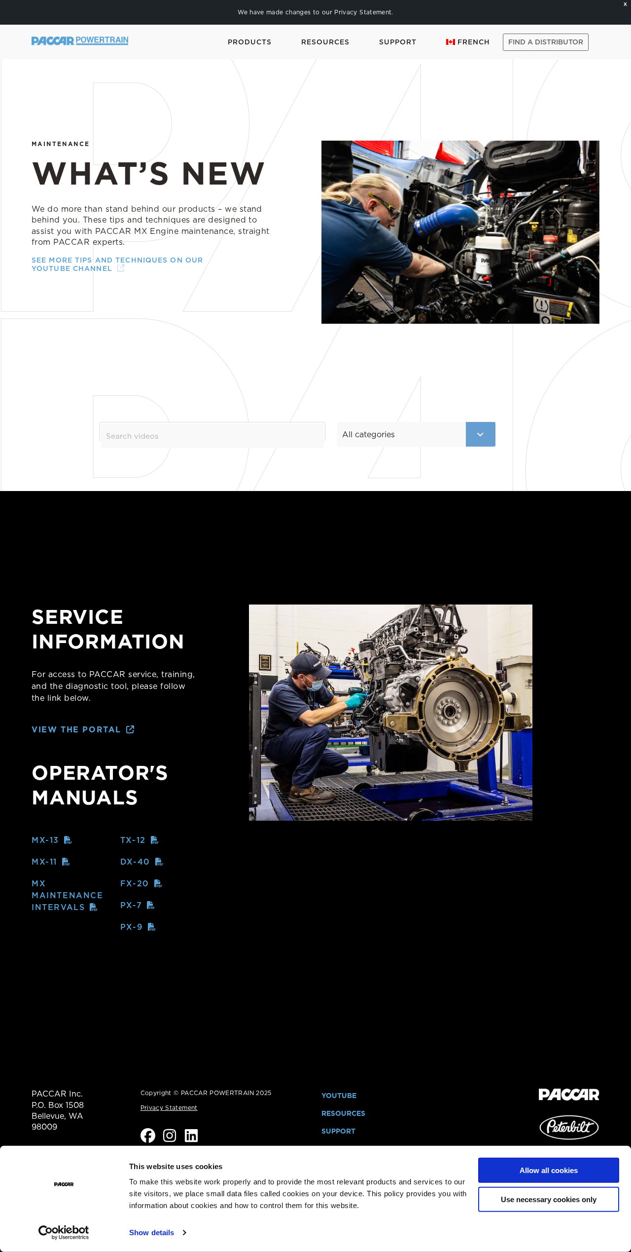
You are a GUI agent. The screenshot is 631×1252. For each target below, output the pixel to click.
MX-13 (45, 840)
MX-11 (44, 862)
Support (398, 42)
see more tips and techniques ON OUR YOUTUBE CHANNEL (117, 264)
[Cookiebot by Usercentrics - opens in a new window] (64, 1232)
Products (250, 42)
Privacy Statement (362, 12)
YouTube (338, 1096)
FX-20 (134, 883)
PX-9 (131, 927)
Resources (325, 42)
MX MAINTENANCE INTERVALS (68, 895)
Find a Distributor (545, 42)
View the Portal (76, 729)
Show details (151, 1232)
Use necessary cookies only (548, 1199)
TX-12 (133, 840)
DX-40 (135, 862)
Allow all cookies (549, 1170)
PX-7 (131, 905)
